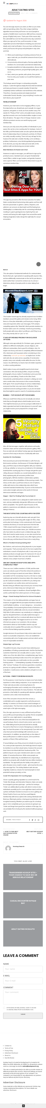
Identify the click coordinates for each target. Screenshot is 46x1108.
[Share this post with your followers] (32, 820)
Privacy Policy (9, 1051)
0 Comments (33, 13)
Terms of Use (9, 1048)
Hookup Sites (14, 13)
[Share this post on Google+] (35, 820)
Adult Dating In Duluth (23, 929)
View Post (23, 881)
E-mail (6, 975)
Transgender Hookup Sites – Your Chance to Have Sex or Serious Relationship (23, 875)
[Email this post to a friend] (38, 820)
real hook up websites (18, 355)
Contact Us (8, 1046)
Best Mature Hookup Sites (35, 832)
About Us (7, 1055)
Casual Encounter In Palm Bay (23, 902)
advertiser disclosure (9, 1090)
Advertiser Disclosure (11, 1053)
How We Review (9, 1058)
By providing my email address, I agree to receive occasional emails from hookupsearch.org (21, 1008)
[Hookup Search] (12, 3)
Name (6, 964)
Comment (8, 987)
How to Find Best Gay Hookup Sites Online (10, 833)
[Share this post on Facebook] (29, 820)
